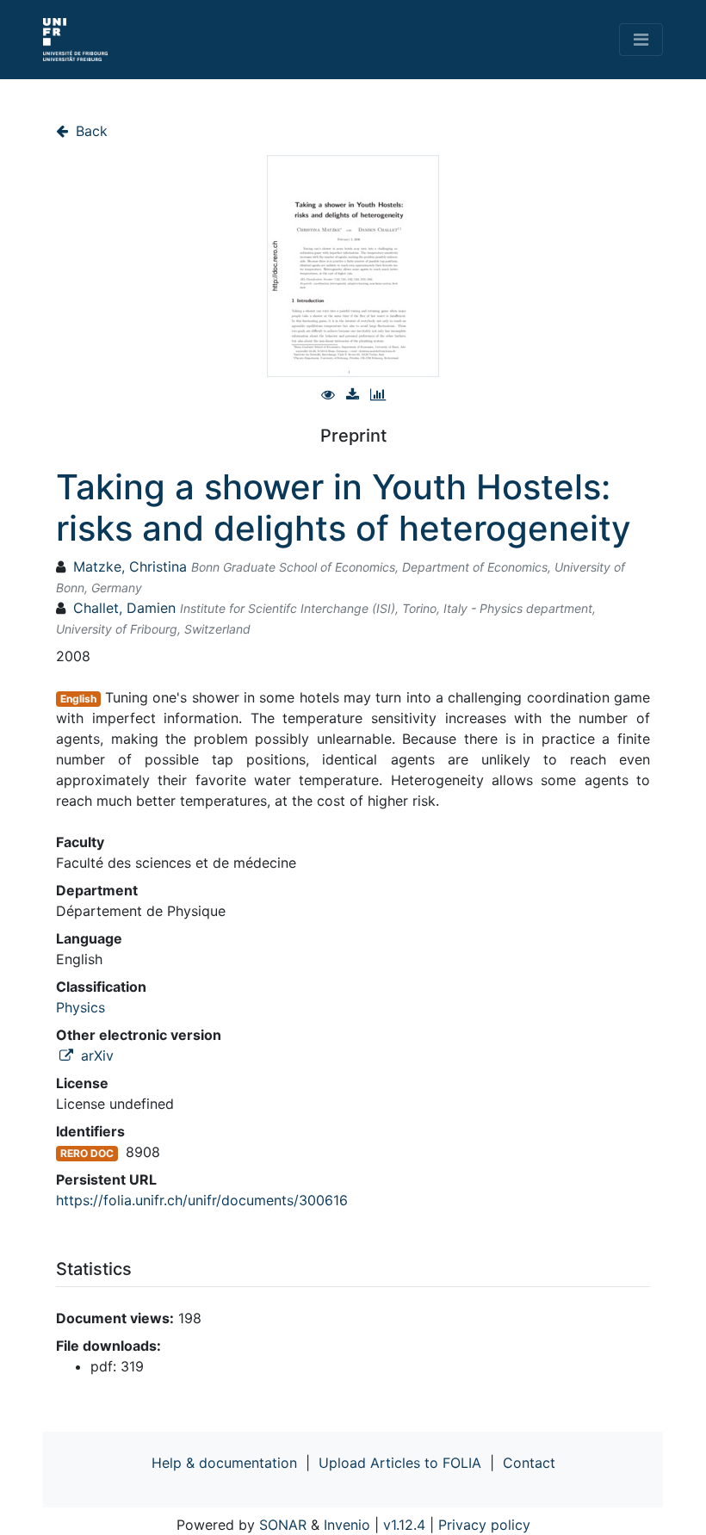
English (78, 698)
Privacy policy (484, 1524)
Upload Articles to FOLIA (400, 1462)
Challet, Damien (124, 607)
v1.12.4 (404, 1524)
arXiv (95, 1055)
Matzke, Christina (130, 566)
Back (89, 130)
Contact (529, 1462)
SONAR (283, 1524)
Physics (80, 1007)
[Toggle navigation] (641, 39)
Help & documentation (224, 1462)
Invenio (347, 1524)
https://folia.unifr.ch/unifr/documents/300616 (202, 1200)
